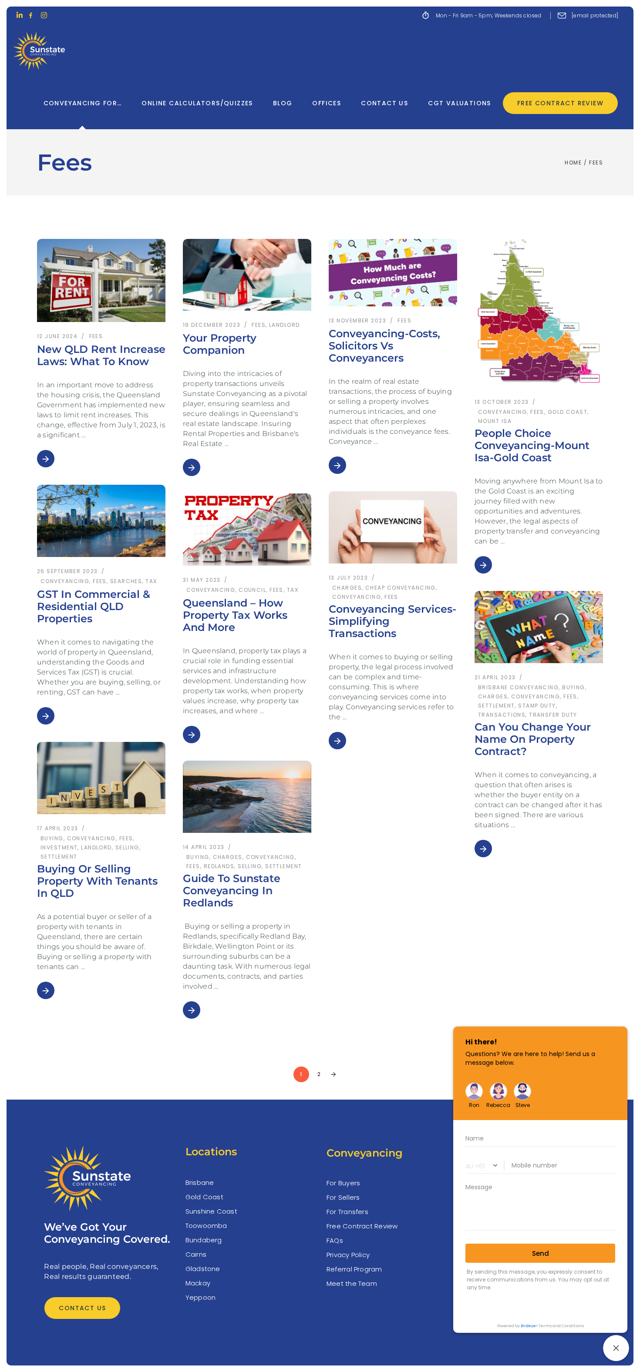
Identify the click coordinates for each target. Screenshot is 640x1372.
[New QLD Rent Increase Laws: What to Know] (101, 280)
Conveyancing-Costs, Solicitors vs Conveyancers (384, 345)
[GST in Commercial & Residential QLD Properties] (101, 521)
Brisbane (199, 1182)
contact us (82, 1308)
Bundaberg (203, 1240)
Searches (126, 581)
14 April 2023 (204, 847)
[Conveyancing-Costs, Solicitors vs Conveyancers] (393, 272)
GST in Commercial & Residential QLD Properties (93, 606)
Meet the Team (352, 1283)
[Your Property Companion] (247, 275)
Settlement (58, 856)
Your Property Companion (219, 344)
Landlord (284, 325)
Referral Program (354, 1269)
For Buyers (343, 1183)
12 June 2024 (57, 336)
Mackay (197, 1283)
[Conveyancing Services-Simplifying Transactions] (393, 527)
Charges (347, 587)
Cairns (195, 1254)
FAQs (335, 1240)
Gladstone (202, 1268)
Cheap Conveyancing (400, 587)
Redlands (219, 866)
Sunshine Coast (211, 1211)
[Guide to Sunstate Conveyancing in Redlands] (247, 797)
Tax (151, 581)
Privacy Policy (348, 1254)
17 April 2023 (57, 828)
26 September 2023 (67, 571)
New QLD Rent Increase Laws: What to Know (101, 355)
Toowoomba (206, 1225)
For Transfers (347, 1211)
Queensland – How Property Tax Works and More (235, 615)
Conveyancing (64, 581)
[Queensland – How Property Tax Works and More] (247, 529)
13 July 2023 (348, 577)
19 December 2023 (211, 325)
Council (252, 590)
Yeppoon (200, 1297)
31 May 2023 (202, 580)
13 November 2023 (357, 320)
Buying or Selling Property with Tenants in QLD (97, 880)
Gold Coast (204, 1196)
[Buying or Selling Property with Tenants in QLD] (101, 778)
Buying (52, 838)
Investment (58, 847)
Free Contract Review (362, 1226)
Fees (96, 336)
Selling (127, 847)
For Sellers (343, 1197)
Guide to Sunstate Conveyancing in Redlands (231, 890)
